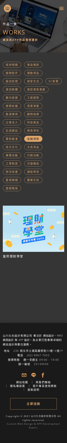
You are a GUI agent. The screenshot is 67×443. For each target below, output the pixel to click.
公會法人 (12, 122)
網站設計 (48, 335)
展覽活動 (12, 155)
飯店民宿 (12, 81)
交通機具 (33, 163)
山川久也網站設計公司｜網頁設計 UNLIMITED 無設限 (5, 6)
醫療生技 (33, 180)
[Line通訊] (33, 375)
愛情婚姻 (12, 180)
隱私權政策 (17, 386)
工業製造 (12, 163)
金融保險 (33, 138)
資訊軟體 (12, 89)
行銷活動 (33, 155)
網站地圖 (22, 382)
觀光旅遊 (12, 97)
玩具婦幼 (12, 130)
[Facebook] (43, 375)
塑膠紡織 (12, 106)
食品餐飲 (33, 64)
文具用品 (33, 147)
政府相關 (12, 64)
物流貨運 (12, 171)
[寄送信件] (24, 375)
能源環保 (12, 114)
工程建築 (33, 97)
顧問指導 (33, 114)
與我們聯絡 (43, 382)
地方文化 (12, 147)
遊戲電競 (12, 188)
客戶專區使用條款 (45, 386)
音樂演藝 (33, 106)
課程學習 (33, 171)
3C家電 (53, 81)
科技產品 (33, 122)
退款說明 (34, 389)
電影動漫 (12, 138)
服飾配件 (12, 73)
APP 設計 (24, 340)
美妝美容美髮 (36, 89)
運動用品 (33, 73)
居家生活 (33, 81)
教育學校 (33, 130)
